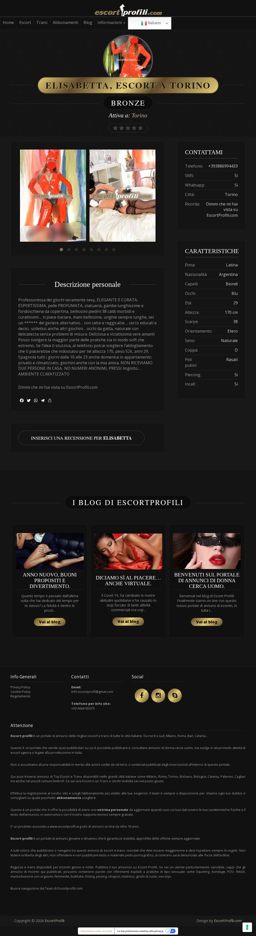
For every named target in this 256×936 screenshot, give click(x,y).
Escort (25, 22)
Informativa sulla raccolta (96, 931)
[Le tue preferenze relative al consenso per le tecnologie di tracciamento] (247, 927)
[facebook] (142, 696)
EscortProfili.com (228, 920)
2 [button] (68, 249)
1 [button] (61, 249)
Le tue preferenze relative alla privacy (140, 931)
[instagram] (158, 696)
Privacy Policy (20, 687)
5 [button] (91, 249)
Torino (139, 115)
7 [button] (106, 249)
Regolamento (20, 696)
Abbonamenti (65, 22)
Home (8, 22)
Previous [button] (18, 196)
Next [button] (157, 196)
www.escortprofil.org (65, 826)
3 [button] (76, 249)
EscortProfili (54, 920)
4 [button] (83, 249)
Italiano (154, 23)
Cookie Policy (20, 691)
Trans (42, 22)
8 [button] (113, 249)
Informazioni (110, 22)
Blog (88, 22)
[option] (53, 196)
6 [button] (98, 249)
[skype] (175, 696)
